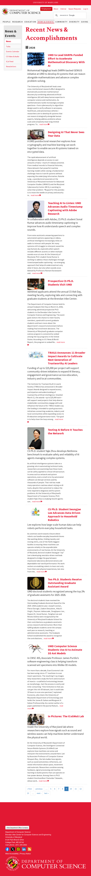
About (56, 8)
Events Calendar (12, 51)
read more (43, 124)
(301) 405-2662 (21, 844)
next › (39, 793)
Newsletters (11, 66)
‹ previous (39, 789)
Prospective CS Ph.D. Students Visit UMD (61, 282)
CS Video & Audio (12, 56)
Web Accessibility (11, 853)
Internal (63, 8)
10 (71, 789)
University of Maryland (45, 2)
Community (61, 22)
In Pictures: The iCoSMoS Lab (66, 716)
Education (30, 22)
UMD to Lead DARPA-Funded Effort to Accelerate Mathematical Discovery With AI (66, 60)
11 (76, 789)
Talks (8, 46)
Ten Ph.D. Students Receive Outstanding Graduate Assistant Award (65, 583)
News (8, 41)
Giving (84, 22)
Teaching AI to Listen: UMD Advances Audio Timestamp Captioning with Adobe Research (65, 208)
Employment (46, 8)
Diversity (74, 22)
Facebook (7, 849)
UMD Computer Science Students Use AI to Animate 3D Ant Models (65, 649)
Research (17, 22)
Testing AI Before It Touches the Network (65, 431)
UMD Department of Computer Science (21, 11)
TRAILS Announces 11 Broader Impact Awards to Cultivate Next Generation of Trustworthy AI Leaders (66, 358)
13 (28, 793)
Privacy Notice (25, 853)
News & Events (46, 22)
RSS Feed (29, 849)
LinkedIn (24, 849)
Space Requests (74, 8)
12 (81, 789)
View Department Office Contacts (17, 828)
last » (46, 793)
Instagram (18, 849)
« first (29, 789)
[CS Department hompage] (45, 863)
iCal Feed (9, 61)
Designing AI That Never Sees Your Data (66, 133)
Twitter (13, 849)
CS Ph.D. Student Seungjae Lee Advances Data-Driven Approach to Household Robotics (64, 514)
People (7, 22)
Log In (85, 8)
